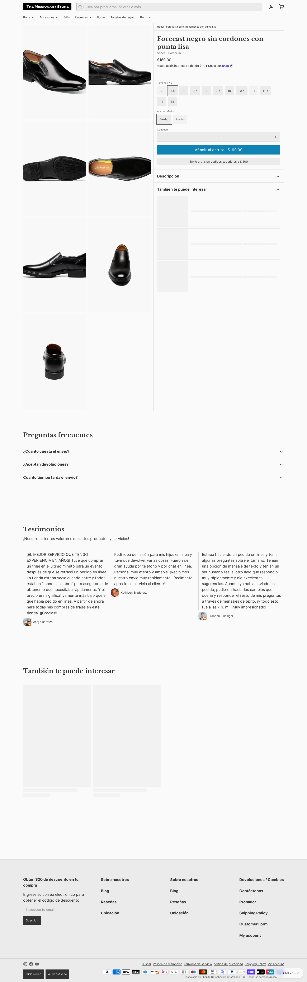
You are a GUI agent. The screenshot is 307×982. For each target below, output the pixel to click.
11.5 (265, 90)
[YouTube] (37, 964)
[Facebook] (31, 964)
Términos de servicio (198, 964)
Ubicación (110, 913)
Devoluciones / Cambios (261, 879)
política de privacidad (228, 964)
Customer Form (253, 924)
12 (161, 101)
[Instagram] (25, 964)
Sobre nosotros (115, 879)
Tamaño (164, 82)
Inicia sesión (33, 974)
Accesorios (46, 17)
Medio (164, 119)
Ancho (165, 111)
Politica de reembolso (167, 964)
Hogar (160, 26)
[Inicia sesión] (269, 6)
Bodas (101, 17)
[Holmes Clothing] (47, 6)
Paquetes (81, 17)
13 (172, 101)
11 (253, 90)
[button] (218, 150)
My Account (276, 964)
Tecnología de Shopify (197, 976)
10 (229, 90)
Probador (247, 902)
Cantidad (162, 129)
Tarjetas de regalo (122, 17)
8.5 (195, 90)
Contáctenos (251, 891)
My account (250, 935)
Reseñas (109, 902)
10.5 (241, 90)
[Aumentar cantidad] (275, 137)
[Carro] (279, 6)
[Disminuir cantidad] (161, 137)
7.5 (173, 90)
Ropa (26, 17)
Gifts (66, 17)
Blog (105, 891)
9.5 (218, 90)
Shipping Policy (253, 913)
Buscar (146, 964)
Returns (145, 17)
